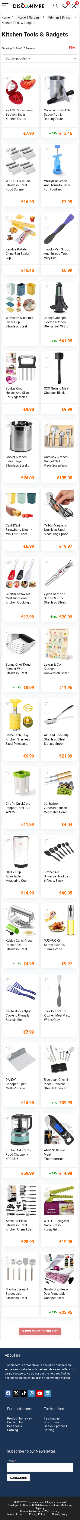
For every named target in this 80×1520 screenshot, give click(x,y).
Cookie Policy (59, 1514)
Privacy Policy (37, 1514)
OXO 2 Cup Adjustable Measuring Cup (16, 876)
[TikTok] (23, 1393)
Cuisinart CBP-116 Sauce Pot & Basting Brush (57, 114)
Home (6, 17)
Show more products (40, 1331)
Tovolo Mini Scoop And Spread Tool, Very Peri (57, 253)
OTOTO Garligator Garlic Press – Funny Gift (56, 1225)
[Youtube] (39, 1393)
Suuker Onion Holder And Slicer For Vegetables (18, 393)
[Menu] (5, 6)
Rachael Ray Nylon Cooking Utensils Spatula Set (19, 1015)
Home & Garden (28, 17)
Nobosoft (28, 1505)
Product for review (20, 1418)
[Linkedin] (47, 1393)
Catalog (12, 1430)
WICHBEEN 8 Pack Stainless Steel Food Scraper (18, 185)
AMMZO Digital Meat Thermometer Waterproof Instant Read (54, 1158)
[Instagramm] (31, 1393)
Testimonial (52, 1418)
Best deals (14, 1426)
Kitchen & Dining (59, 17)
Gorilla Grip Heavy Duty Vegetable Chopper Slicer (56, 1293)
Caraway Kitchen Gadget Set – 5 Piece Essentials (56, 461)
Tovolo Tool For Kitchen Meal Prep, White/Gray (57, 1015)
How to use (51, 1422)
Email (11, 1461)
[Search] (55, 6)
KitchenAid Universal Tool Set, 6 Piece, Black (57, 876)
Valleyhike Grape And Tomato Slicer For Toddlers (57, 185)
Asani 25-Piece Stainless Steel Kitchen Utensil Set (19, 1225)
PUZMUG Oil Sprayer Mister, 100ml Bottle (54, 945)
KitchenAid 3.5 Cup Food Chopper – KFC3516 (19, 1154)
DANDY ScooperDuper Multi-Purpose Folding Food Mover (16, 1088)
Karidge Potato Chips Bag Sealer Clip (17, 253)
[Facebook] (8, 1393)
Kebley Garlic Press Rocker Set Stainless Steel (19, 945)
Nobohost (38, 1511)
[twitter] (16, 1393)
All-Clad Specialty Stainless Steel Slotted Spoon (56, 739)
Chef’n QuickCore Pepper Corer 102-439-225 (19, 808)
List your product (55, 1426)
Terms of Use (14, 1514)
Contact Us (15, 1422)
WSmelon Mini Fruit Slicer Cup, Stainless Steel (19, 322)
